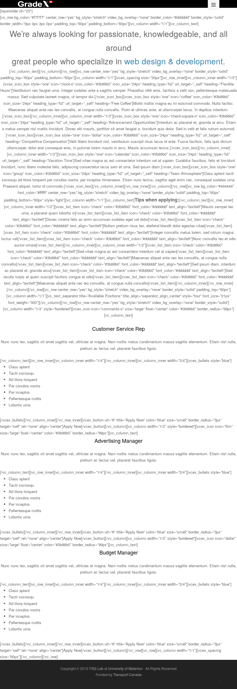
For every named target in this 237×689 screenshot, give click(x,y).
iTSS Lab (96, 668)
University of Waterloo (125, 668)
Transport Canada (127, 674)
